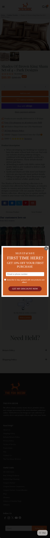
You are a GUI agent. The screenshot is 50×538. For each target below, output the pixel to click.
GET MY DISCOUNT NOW (25, 288)
